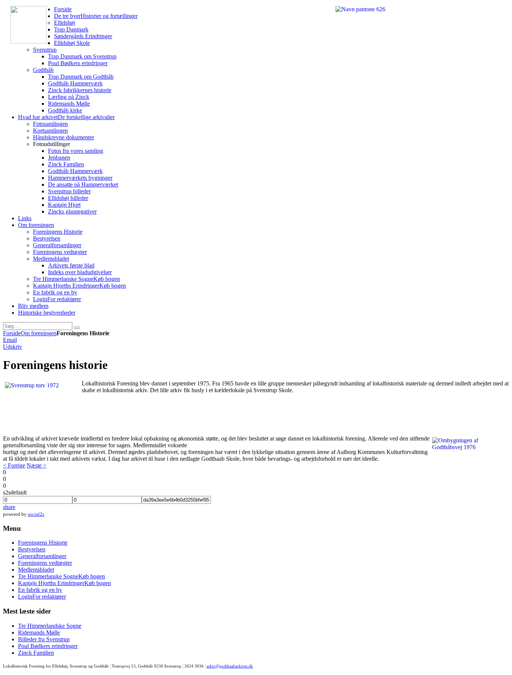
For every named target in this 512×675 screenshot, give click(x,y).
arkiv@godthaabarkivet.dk (230, 666)
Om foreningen (39, 333)
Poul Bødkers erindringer (48, 646)
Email (10, 340)
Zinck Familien (36, 653)
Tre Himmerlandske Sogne (49, 626)
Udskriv (12, 346)
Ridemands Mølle (39, 632)
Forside (12, 333)
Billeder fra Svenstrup (44, 639)
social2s (36, 514)
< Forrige (14, 465)
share (9, 507)
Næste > (36, 465)
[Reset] (77, 328)
